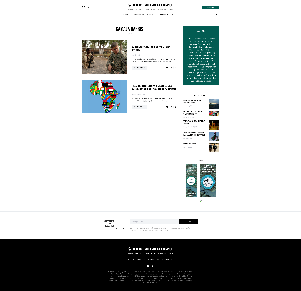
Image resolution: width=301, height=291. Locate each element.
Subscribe (186, 221)
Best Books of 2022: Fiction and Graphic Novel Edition (193, 113)
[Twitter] (88, 7)
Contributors (138, 14)
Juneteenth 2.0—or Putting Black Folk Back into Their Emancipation (194, 134)
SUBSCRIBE (210, 7)
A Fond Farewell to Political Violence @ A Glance (192, 101)
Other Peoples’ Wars (189, 144)
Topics (150, 14)
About (126, 14)
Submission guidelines (168, 14)
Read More (138, 67)
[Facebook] (83, 7)
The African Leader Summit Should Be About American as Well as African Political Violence (154, 87)
